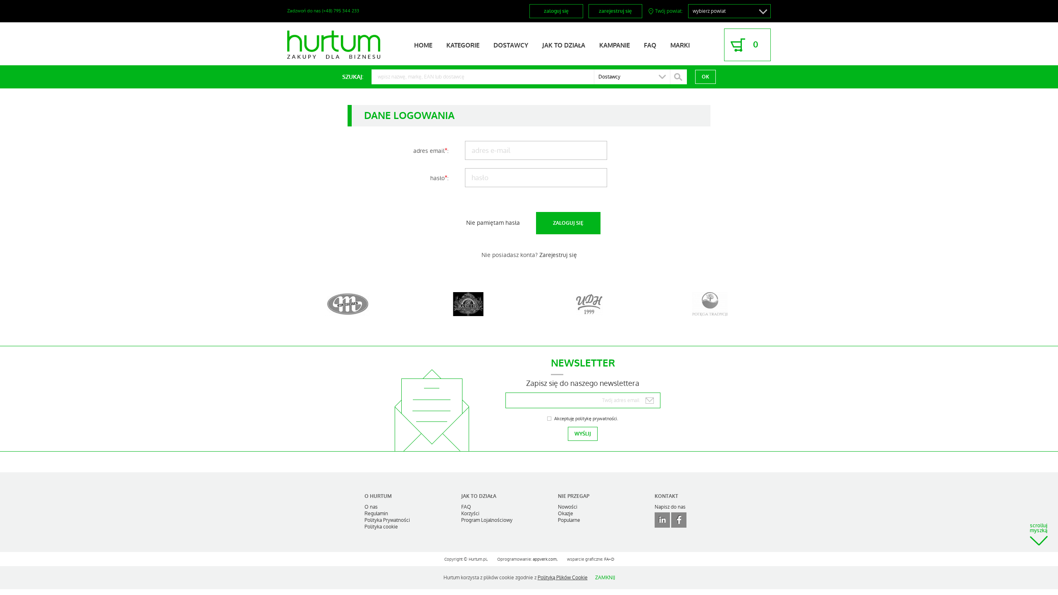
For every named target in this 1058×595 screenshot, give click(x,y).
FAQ (650, 45)
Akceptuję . (586, 419)
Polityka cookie (381, 527)
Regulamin (376, 513)
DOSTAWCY (510, 45)
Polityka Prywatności (387, 520)
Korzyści (470, 513)
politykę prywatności (596, 419)
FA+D (609, 559)
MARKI (680, 45)
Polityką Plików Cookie (563, 577)
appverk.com (545, 559)
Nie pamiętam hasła (493, 223)
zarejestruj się (615, 11)
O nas (371, 507)
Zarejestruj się (558, 255)
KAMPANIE (614, 45)
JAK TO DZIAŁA (563, 45)
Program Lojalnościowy (486, 520)
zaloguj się (556, 11)
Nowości (567, 507)
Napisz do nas (670, 507)
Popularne (569, 520)
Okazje (565, 513)
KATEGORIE (462, 45)
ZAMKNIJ (605, 577)
